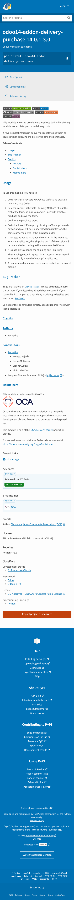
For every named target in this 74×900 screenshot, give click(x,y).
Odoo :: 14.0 (14, 584)
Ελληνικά (28, 876)
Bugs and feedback (37, 733)
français (36, 873)
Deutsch (38, 876)
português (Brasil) (59, 873)
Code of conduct (35, 778)
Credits (11, 159)
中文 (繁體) (63, 876)
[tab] (37, 77)
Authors (17, 163)
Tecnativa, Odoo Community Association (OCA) (36, 524)
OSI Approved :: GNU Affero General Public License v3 (36, 594)
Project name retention (35, 672)
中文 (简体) (50, 876)
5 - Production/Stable (19, 570)
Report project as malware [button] (37, 614)
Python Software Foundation (45, 829)
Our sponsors (37, 713)
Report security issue (37, 774)
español (26, 873)
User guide (35, 668)
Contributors (20, 168)
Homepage (13, 459)
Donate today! (37, 820)
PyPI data (9, 473)
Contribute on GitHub (35, 737)
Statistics (37, 704)
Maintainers (19, 173)
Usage (11, 150)
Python (11, 603)
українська (16, 876)
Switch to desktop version (37, 855)
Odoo (11, 580)
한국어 (55, 879)
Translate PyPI (36, 741)
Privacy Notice (36, 782)
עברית (34, 879)
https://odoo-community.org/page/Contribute (28, 444)
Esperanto (44, 879)
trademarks (18, 829)
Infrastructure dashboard (35, 700)
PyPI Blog (35, 696)
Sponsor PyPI (37, 745)
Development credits (35, 750)
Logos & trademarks (37, 709)
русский (25, 879)
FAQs (37, 676)
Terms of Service (36, 769)
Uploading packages (35, 663)
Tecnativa (13, 352)
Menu (63, 6)
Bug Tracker (14, 155)
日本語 (46, 873)
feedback (20, 298)
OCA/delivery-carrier (41, 430)
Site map (37, 838)
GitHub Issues (32, 287)
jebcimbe (52, 375)
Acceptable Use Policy (36, 787)
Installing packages (35, 659)
